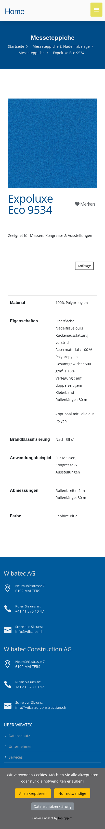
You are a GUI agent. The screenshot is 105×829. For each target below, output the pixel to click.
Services (16, 757)
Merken (87, 204)
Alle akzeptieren (33, 793)
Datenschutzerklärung (53, 806)
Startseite (16, 46)
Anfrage (84, 265)
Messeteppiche (32, 52)
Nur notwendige (72, 793)
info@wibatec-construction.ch (40, 707)
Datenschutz (19, 735)
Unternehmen (21, 746)
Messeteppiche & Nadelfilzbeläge (61, 46)
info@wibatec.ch (29, 631)
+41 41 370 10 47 (29, 611)
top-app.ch (65, 818)
